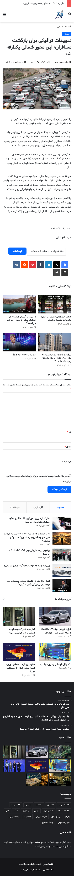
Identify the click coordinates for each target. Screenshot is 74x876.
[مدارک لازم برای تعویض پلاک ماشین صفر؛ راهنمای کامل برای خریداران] (61, 523)
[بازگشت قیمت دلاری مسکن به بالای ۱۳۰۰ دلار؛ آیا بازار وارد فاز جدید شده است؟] (54, 342)
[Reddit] (24, 264)
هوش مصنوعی (64, 822)
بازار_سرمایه (15, 804)
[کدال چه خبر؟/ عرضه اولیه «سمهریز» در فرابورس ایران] (19, 616)
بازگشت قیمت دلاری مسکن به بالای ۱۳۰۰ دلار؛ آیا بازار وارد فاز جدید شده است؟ (56, 358)
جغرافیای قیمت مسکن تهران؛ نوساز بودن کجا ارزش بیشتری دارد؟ (20, 668)
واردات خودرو (47, 822)
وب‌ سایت (66, 461)
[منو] (4, 16)
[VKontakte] (16, 264)
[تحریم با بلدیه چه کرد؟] (19, 342)
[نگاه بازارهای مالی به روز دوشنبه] (55, 652)
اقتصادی (50, 804)
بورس (36, 810)
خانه (67, 26)
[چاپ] (56, 272)
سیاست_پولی (41, 816)
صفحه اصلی (48, 869)
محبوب (60, 507)
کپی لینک (17, 251)
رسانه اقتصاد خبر (62, 62)
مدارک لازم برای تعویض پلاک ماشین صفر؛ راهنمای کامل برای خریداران (29, 520)
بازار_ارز (28, 804)
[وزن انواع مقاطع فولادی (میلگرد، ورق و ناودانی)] (61, 570)
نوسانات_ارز (14, 816)
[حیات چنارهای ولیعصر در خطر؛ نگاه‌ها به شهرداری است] (54, 304)
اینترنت (39, 804)
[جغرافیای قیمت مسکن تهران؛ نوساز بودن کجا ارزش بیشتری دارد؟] (19, 652)
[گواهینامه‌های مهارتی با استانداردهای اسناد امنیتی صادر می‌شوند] (14, 765)
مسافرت (27, 816)
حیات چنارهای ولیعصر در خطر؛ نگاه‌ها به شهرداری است (56, 318)
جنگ (16, 810)
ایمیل (68, 446)
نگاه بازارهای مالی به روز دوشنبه (55, 664)
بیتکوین (26, 810)
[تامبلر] (40, 264)
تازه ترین (38, 507)
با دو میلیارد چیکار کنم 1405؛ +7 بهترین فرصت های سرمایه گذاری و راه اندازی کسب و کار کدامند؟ (27, 537)
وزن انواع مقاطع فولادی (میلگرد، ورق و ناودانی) (27, 566)
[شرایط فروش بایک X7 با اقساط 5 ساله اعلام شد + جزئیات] (55, 616)
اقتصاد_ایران (64, 804)
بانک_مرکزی (48, 810)
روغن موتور (55, 816)
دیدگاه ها (14, 507)
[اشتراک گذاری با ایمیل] (64, 272)
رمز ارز (67, 816)
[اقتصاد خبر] (59, 14)
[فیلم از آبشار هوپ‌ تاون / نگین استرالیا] (60, 752)
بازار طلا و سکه (64, 810)
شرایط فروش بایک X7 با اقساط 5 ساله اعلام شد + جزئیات (56, 631)
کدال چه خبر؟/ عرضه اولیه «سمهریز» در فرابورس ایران (41, 3)
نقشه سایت (35, 869)
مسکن (60, 26)
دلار (7, 810)
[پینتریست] (32, 264)
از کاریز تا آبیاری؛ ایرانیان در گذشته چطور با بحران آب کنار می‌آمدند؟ (21, 320)
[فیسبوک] (64, 264)
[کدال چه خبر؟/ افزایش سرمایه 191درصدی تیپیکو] (60, 779)
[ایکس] (56, 264)
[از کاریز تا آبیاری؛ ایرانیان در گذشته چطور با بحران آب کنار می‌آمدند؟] (19, 304)
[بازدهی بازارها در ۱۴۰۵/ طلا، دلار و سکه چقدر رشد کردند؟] (37, 779)
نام (69, 432)
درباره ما (24, 869)
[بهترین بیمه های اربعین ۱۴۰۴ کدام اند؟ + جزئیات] (61, 555)
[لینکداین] (48, 264)
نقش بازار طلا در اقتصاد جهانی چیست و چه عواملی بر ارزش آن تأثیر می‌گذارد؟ (28, 583)
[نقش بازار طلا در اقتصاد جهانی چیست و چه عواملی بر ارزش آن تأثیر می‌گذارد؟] (61, 585)
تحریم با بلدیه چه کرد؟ (24, 355)
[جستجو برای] (69, 16)
